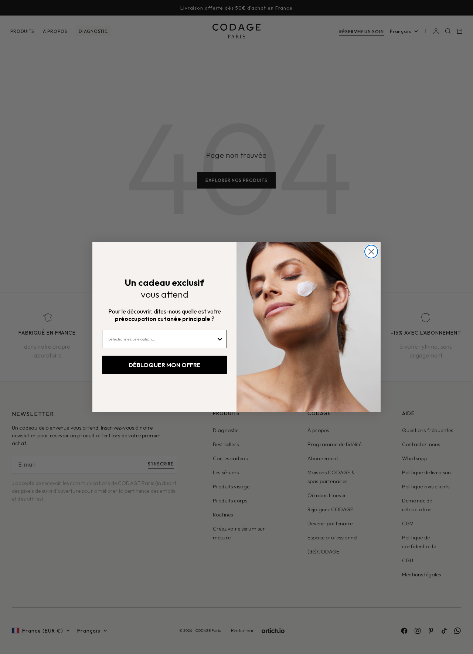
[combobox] (162, 339)
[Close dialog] (371, 251)
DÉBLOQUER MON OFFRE (165, 365)
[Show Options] (220, 339)
